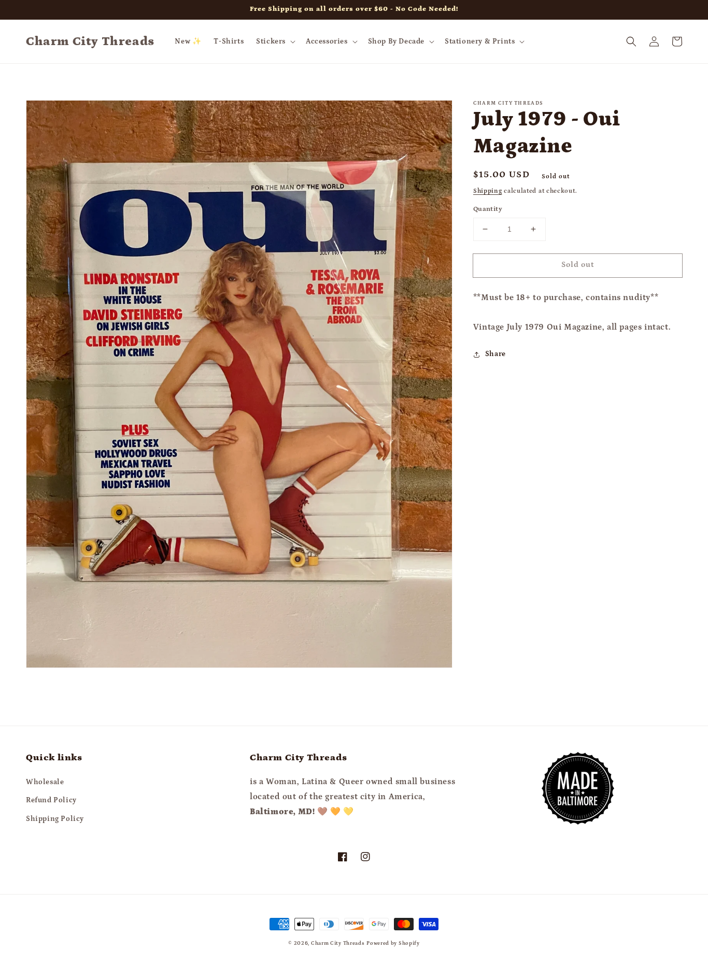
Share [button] (495, 354)
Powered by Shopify (393, 943)
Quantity (487, 209)
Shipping (487, 191)
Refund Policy (51, 800)
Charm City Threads (338, 943)
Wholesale (45, 782)
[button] (275, 41)
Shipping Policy (55, 819)
